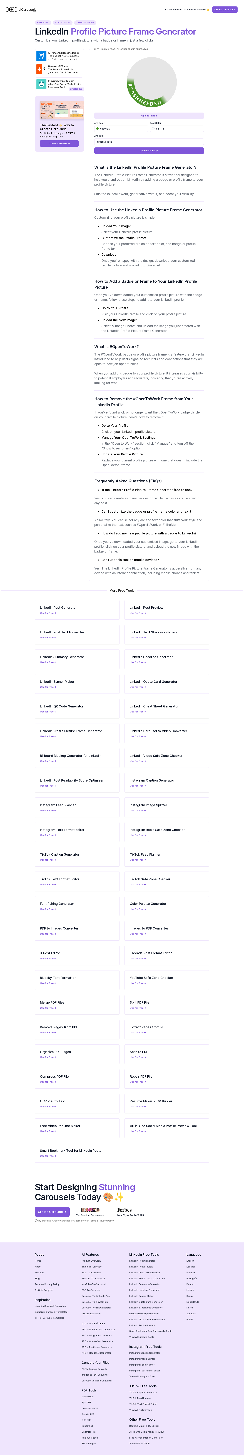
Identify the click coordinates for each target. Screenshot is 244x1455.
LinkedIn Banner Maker (141, 1296)
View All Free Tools (139, 1443)
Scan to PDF (88, 1414)
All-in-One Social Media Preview (146, 1431)
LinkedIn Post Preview (141, 1266)
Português (192, 1278)
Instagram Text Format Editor (144, 1370)
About (38, 1266)
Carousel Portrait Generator (96, 1307)
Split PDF (86, 1402)
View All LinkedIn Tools (141, 1337)
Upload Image (149, 115)
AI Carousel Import (91, 1313)
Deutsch (190, 1284)
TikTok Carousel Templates (49, 1318)
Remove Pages (90, 1437)
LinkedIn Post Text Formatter (144, 1272)
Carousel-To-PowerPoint (95, 1302)
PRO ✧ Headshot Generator (96, 1353)
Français (190, 1272)
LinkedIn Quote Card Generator (146, 1302)
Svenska (191, 1313)
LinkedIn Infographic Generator (146, 1307)
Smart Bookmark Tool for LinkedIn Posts (150, 1331)
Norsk (189, 1307)
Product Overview (91, 1260)
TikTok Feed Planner (140, 1398)
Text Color (155, 123)
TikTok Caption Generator (143, 1392)
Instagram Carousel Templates (51, 1312)
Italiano (190, 1290)
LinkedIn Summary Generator (144, 1284)
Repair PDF (87, 1426)
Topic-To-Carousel (92, 1266)
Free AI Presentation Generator (146, 1437)
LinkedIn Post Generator (142, 1260)
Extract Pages (89, 1443)
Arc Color (99, 123)
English (190, 1260)
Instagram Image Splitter (142, 1358)
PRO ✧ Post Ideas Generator (97, 1347)
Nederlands (192, 1302)
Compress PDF (90, 1408)
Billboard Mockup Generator (144, 1313)
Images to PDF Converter (95, 1374)
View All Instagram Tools (142, 1376)
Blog (37, 1278)
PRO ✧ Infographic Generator (97, 1335)
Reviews (39, 1272)
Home (38, 1260)
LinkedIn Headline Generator (144, 1290)
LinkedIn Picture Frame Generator (147, 1319)
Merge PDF (88, 1396)
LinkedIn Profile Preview (142, 1325)
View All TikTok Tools (140, 1410)
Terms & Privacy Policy (101, 1220)
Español (190, 1266)
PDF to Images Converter (95, 1369)
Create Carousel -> (224, 9)
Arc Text (98, 136)
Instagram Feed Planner (142, 1364)
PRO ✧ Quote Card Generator (97, 1341)
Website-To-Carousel (93, 1278)
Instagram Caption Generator (144, 1353)
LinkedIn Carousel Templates (50, 1306)
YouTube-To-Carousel (94, 1284)
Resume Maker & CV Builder (144, 1426)
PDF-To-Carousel (91, 1290)
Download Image (149, 150)
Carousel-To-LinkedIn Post (96, 1296)
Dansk (189, 1296)
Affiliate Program (44, 1290)
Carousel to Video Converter (97, 1380)
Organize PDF (89, 1431)
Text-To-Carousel (91, 1272)
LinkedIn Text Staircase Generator (147, 1278)
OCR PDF (86, 1420)
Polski (189, 1319)
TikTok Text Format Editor (143, 1404)
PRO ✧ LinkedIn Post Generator (98, 1329)
